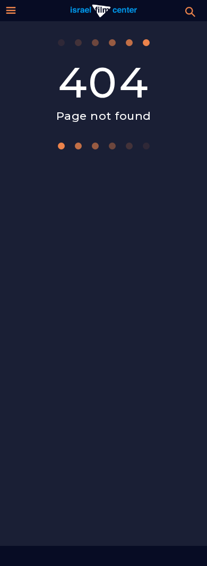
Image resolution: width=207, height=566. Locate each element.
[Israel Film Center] (104, 10)
